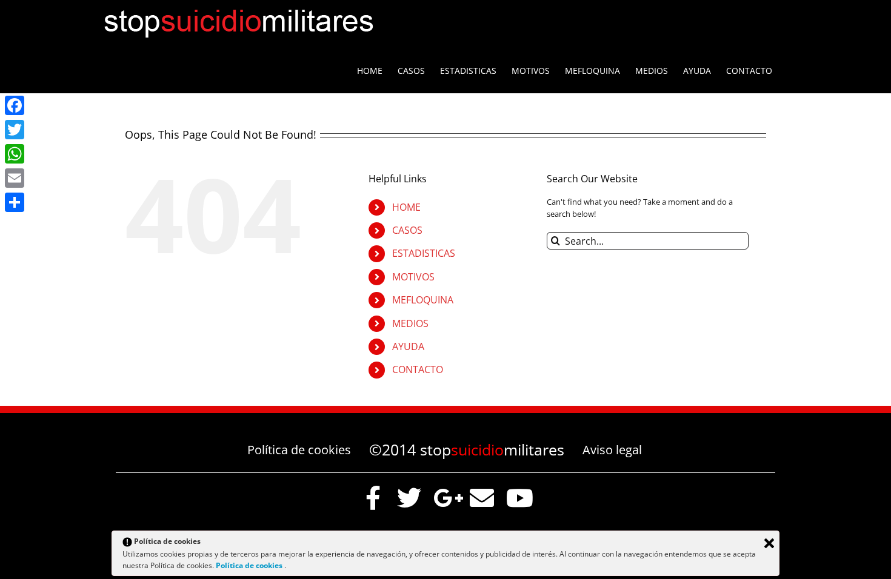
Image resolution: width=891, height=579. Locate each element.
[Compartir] (14, 202)
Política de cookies (299, 450)
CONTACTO (417, 369)
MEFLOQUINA (422, 299)
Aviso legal (612, 450)
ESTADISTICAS (423, 253)
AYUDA (408, 346)
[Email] (14, 178)
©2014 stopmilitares (466, 449)
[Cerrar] (769, 543)
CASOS (407, 230)
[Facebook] (14, 105)
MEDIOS (410, 323)
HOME (406, 207)
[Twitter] (14, 129)
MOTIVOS (413, 276)
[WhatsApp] (14, 154)
